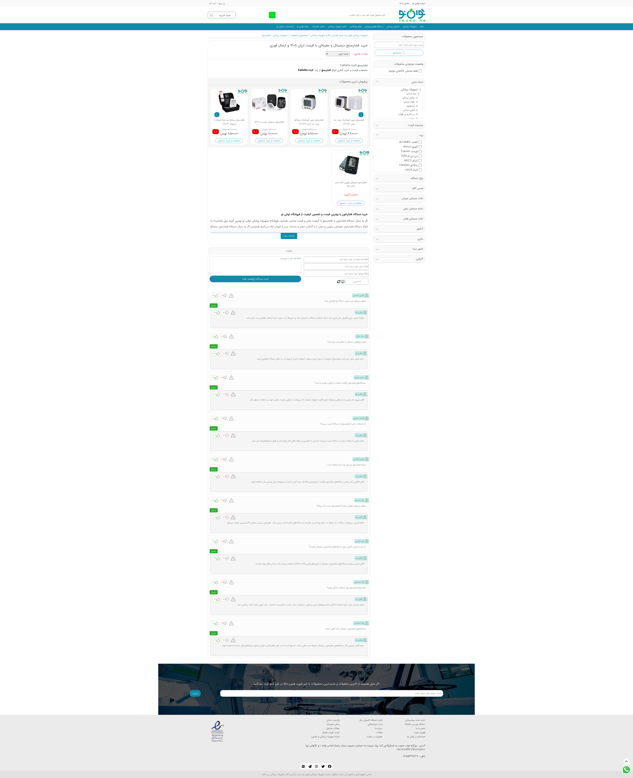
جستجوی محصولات (299, 35)
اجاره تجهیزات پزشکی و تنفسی (325, 736)
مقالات (379, 732)
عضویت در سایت (374, 736)
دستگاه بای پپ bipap (415, 724)
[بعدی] (361, 114)
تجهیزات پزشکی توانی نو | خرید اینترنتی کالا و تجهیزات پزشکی (339, 35)
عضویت (195, 693)
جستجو (397, 53)
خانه (422, 26)
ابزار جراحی (412, 93)
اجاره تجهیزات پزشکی (337, 26)
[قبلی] (216, 114)
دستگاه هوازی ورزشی (374, 26)
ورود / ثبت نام (215, 3)
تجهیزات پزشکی (410, 26)
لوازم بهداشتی (356, 26)
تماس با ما (404, 3)
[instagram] (316, 766)
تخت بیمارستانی (375, 724)
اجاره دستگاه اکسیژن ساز (371, 720)
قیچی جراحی (409, 110)
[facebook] (330, 766)
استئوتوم (411, 106)
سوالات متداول (333, 728)
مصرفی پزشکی (393, 26)
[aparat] (303, 766)
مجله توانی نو (303, 26)
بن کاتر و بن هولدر (407, 114)
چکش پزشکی (408, 97)
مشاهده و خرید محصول (229, 140)
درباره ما (378, 728)
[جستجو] (272, 15)
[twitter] (323, 766)
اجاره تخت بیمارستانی (415, 720)
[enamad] (217, 730)
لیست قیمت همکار (331, 732)
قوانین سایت (419, 732)
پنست (412, 118)
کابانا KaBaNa (306, 70)
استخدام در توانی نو (285, 26)
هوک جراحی (409, 102)
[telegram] (310, 766)
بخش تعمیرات (318, 26)
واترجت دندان (333, 720)
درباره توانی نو (418, 3)
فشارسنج (266, 35)
